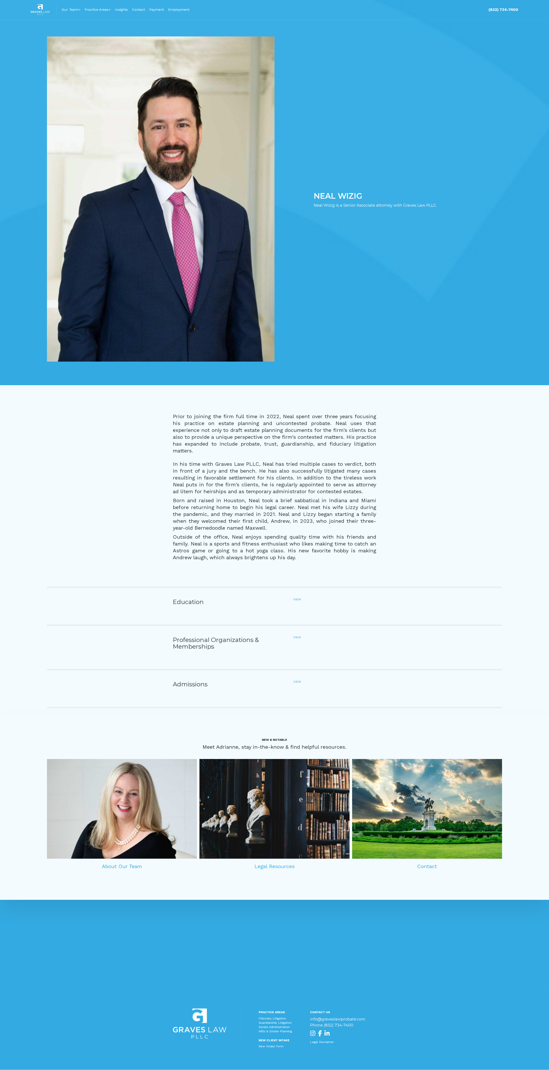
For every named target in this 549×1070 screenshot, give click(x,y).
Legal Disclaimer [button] (322, 1042)
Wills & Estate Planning (275, 1031)
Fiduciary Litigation (272, 1018)
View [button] (297, 599)
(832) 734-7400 (503, 9)
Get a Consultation (274, 950)
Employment (178, 10)
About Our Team (122, 866)
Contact (138, 10)
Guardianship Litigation (275, 1022)
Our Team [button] (70, 10)
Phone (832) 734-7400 (331, 1025)
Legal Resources (274, 866)
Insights (121, 10)
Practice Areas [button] (97, 10)
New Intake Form (271, 1046)
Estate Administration (274, 1027)
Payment (156, 10)
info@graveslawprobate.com (337, 1019)
